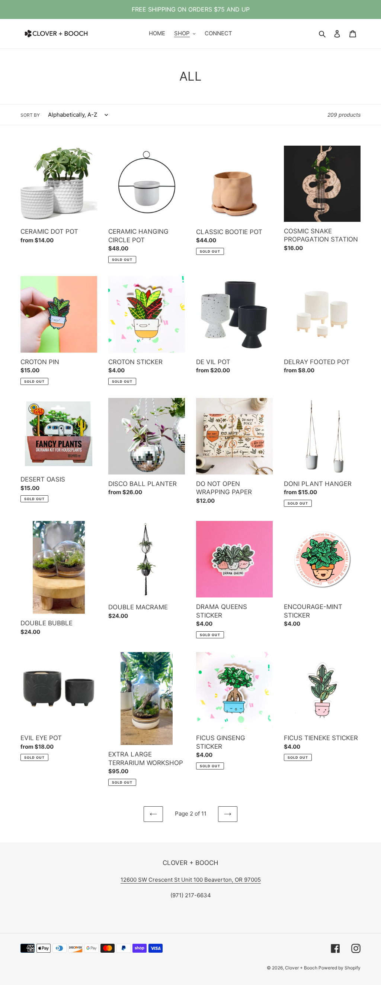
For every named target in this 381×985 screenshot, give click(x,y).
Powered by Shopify (339, 968)
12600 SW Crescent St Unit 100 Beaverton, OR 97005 (191, 879)
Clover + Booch (301, 968)
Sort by (30, 115)
